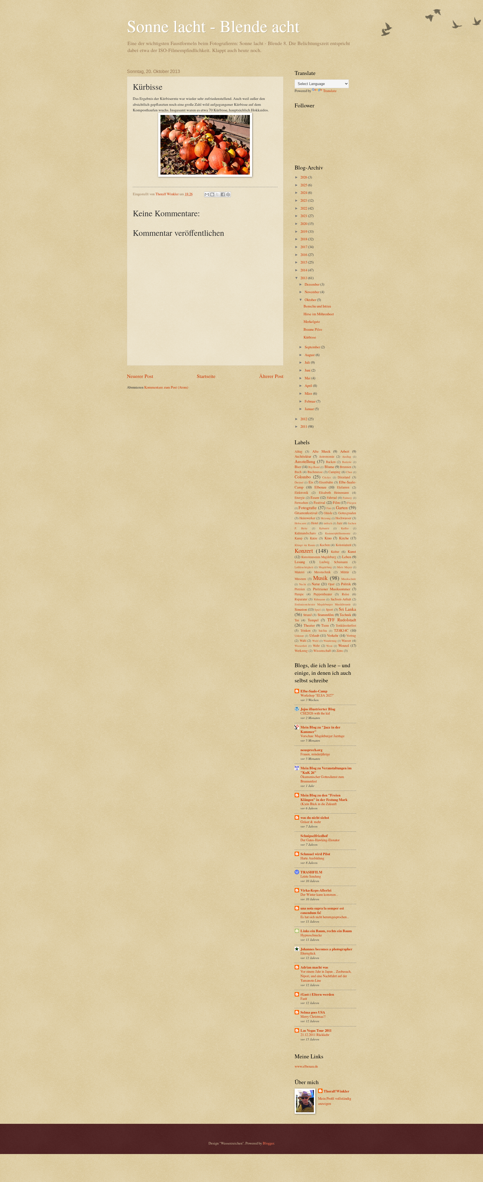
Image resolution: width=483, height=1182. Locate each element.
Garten (342, 507)
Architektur (303, 456)
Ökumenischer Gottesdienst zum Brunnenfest (322, 778)
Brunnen (345, 467)
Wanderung (330, 641)
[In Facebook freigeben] (223, 194)
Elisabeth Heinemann (334, 492)
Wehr (316, 645)
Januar (310, 408)
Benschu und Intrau (317, 306)
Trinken (305, 630)
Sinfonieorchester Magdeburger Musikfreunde (323, 604)
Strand (307, 615)
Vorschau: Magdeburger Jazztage (322, 736)
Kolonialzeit (343, 545)
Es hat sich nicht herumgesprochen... (324, 917)
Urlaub (314, 635)
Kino (328, 538)
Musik (320, 578)
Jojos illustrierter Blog (317, 708)
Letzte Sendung (310, 876)
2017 (304, 246)
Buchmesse (315, 472)
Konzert (304, 550)
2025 (304, 184)
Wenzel (343, 645)
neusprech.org (311, 749)
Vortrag (351, 635)
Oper (331, 584)
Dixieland (344, 477)
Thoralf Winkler (336, 1091)
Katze (313, 538)
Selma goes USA (312, 1012)
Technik (345, 614)
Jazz (339, 523)
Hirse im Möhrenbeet (319, 313)
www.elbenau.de (306, 1066)
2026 (304, 177)
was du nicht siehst (314, 817)
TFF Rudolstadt (341, 619)
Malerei (299, 572)
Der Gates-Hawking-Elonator (320, 840)
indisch (328, 523)
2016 (304, 254)
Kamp (298, 538)
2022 (304, 208)
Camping (334, 472)
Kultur (335, 551)
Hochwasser (343, 518)
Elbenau (320, 487)
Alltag (298, 451)
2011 (304, 426)
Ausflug (346, 457)
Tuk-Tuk (322, 631)
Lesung (300, 561)
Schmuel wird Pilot (315, 853)
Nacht (302, 584)
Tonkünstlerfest (346, 625)
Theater (309, 625)
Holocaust (300, 523)
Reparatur (301, 599)
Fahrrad (332, 497)
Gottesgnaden (347, 513)
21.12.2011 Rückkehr (314, 1034)
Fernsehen (301, 502)
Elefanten (343, 487)
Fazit (303, 998)
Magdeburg (325, 567)
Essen (315, 497)
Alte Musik (321, 451)
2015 (304, 262)
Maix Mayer (344, 567)
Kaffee (345, 528)
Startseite (206, 376)
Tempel (313, 619)
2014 (304, 269)
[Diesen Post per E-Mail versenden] (207, 194)
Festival (319, 502)
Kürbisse (310, 337)
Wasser (346, 640)
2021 (304, 215)
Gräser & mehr (310, 821)
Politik (346, 583)
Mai (308, 377)
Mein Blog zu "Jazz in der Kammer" (320, 729)
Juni (308, 370)
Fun (328, 508)
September (313, 346)
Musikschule (348, 579)
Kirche (344, 538)
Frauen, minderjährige (315, 754)
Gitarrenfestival (306, 512)
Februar (310, 401)
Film (336, 502)
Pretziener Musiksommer (331, 588)
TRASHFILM (311, 872)
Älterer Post (271, 376)
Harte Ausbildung (312, 858)
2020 (304, 223)
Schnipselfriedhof (314, 835)
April (309, 385)
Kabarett (324, 528)
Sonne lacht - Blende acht (213, 26)
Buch (298, 472)
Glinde (328, 513)
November (312, 291)
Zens (340, 650)
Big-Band (313, 467)
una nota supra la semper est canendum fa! (322, 910)
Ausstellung (305, 461)
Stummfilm (326, 614)
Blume (329, 466)
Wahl (303, 640)
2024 (304, 192)
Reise (345, 594)
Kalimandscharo (305, 533)
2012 (304, 418)
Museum (300, 579)
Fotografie (308, 507)
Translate (330, 90)
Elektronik (301, 492)
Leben (346, 556)
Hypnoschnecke (311, 935)
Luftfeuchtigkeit (304, 567)
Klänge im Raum (305, 545)
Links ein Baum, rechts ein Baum (326, 930)
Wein (329, 646)
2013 (304, 277)
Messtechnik (322, 572)
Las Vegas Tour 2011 (316, 1030)
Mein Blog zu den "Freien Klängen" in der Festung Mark (323, 797)
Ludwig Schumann (333, 562)
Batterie (347, 462)
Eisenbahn (326, 482)
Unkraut (299, 636)
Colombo (303, 477)
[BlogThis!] (212, 194)
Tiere (325, 625)
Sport (329, 609)
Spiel (317, 610)
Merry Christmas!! (313, 1016)
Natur (316, 583)
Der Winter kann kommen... (319, 894)
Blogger (268, 1143)
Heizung (326, 518)
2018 (304, 238)
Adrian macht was (314, 967)
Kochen (325, 545)
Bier (298, 466)
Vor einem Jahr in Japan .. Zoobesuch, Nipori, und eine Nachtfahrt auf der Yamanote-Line (325, 976)
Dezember (312, 284)
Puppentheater (323, 594)
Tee (297, 620)
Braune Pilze (313, 329)
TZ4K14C (341, 630)
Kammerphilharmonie (338, 533)
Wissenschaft (322, 650)
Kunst (352, 551)
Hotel (314, 523)
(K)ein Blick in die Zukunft (318, 804)
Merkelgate (312, 321)
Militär (344, 572)
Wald (315, 641)
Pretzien (300, 589)
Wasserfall (301, 646)
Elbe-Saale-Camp (313, 691)
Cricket (326, 477)
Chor (349, 472)
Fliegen (351, 503)
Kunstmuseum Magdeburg (319, 557)
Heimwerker (307, 518)
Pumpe (299, 594)
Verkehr (332, 635)
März (309, 393)
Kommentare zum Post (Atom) (166, 387)
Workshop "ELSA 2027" (317, 695)
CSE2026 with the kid (315, 713)
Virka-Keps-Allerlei (316, 890)
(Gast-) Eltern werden (317, 994)
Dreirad (299, 482)
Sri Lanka (347, 609)
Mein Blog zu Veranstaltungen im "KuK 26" (326, 770)
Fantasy (347, 498)
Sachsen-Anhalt (341, 599)
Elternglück (308, 953)
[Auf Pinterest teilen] (228, 194)
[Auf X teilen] (217, 194)
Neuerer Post (140, 376)
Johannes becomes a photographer (326, 948)
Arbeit (344, 451)
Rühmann (319, 599)
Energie (300, 497)
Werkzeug (301, 650)
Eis (311, 482)
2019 (304, 231)
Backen (331, 462)
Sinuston (301, 609)
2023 (304, 200)
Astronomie (326, 456)
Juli (308, 362)
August (310, 354)
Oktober (311, 299)
